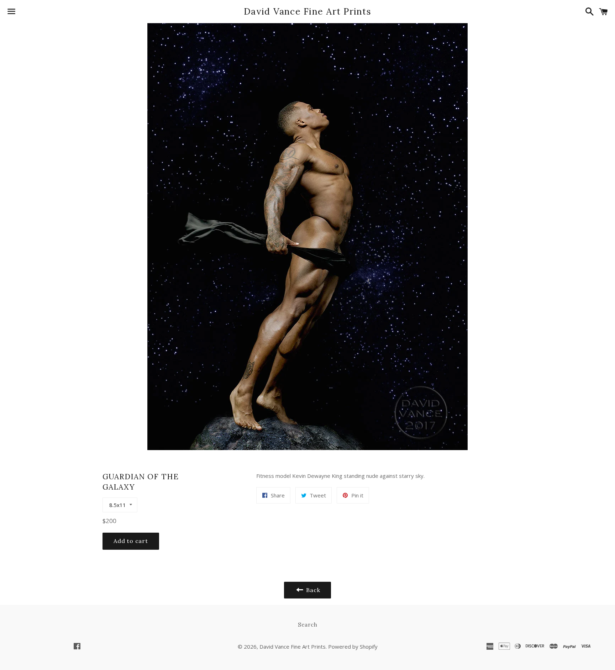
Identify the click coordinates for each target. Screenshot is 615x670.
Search (307, 624)
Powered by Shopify (353, 646)
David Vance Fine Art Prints (307, 11)
